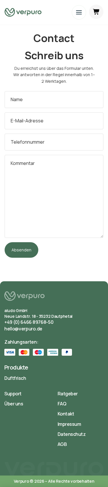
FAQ (62, 404)
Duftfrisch (15, 378)
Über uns (13, 404)
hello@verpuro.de (23, 329)
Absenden (21, 250)
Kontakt (66, 414)
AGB (62, 444)
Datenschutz (72, 434)
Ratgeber (68, 393)
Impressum (69, 424)
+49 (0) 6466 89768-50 (28, 322)
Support (13, 393)
